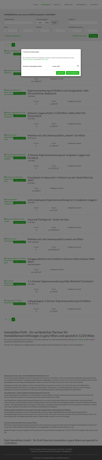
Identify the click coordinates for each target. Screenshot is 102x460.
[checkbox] (78, 66)
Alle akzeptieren (72, 73)
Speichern (60, 73)
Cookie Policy (44, 59)
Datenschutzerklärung (28, 59)
